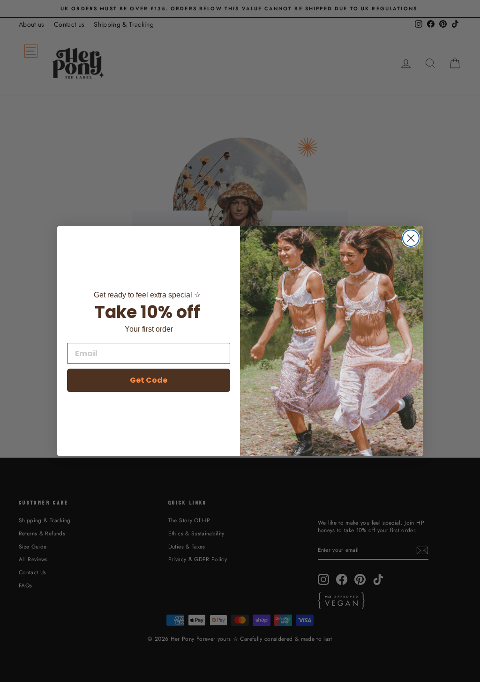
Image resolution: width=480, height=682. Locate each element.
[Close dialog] (411, 238)
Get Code (148, 380)
